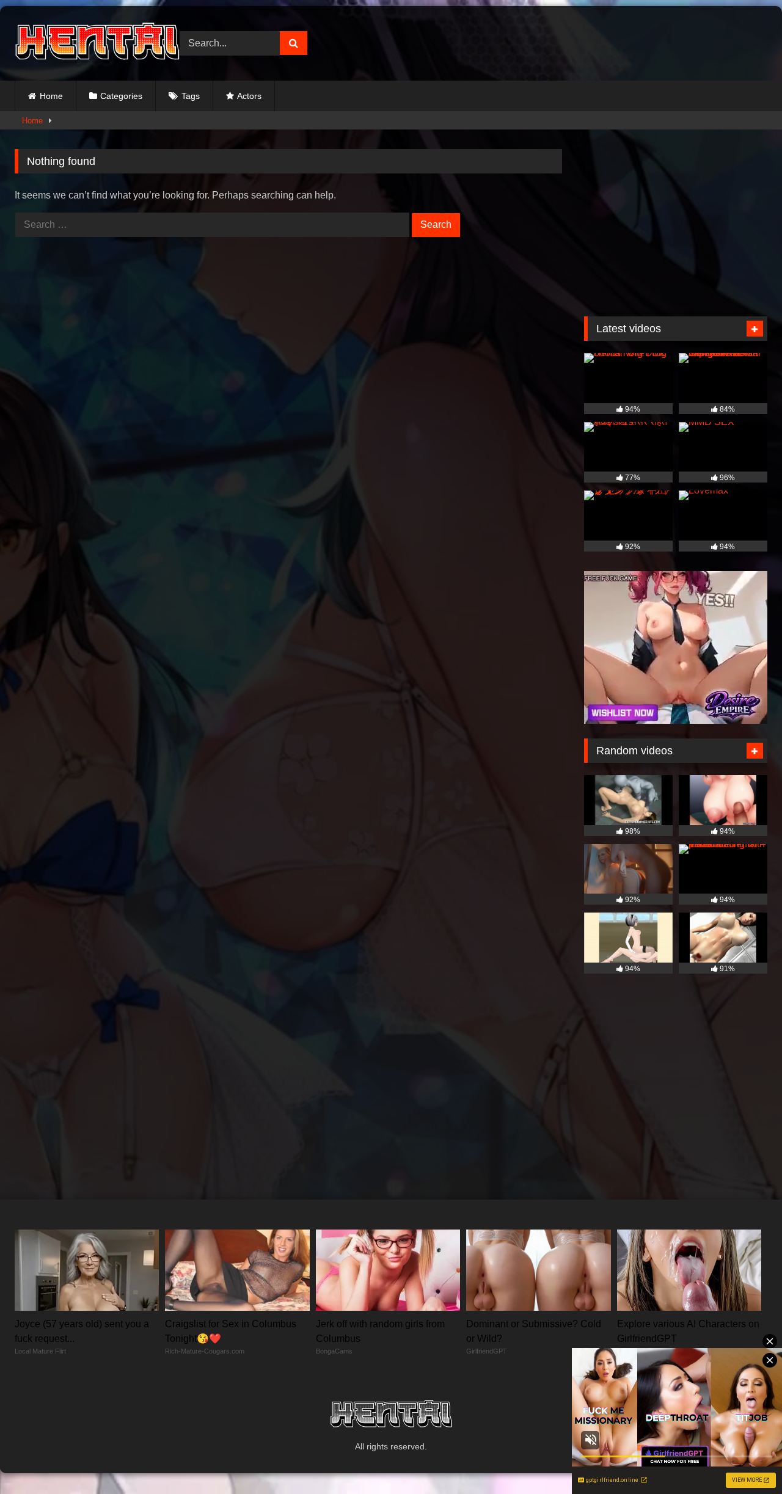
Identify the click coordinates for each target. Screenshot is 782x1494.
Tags (190, 96)
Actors (249, 96)
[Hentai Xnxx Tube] (97, 43)
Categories (121, 96)
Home (51, 96)
